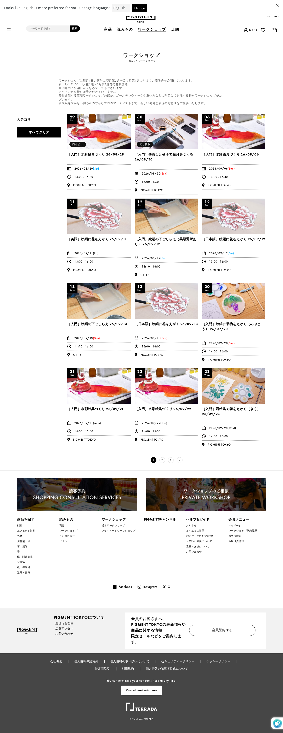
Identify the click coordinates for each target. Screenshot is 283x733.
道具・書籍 (23, 572)
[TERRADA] (141, 705)
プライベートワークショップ (118, 530)
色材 (19, 536)
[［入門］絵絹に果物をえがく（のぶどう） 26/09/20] (233, 301)
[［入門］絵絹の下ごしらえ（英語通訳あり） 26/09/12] (166, 216)
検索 (75, 28)
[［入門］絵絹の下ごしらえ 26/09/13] (99, 301)
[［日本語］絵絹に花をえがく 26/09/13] (166, 301)
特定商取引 (103, 668)
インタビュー (67, 536)
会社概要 (56, 661)
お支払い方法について (199, 541)
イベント (64, 541)
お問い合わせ (194, 551)
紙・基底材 (23, 567)
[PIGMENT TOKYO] (27, 631)
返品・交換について (197, 546)
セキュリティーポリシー (178, 661)
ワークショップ (68, 530)
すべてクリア (39, 132)
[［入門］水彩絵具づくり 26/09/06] (233, 131)
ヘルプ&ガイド (197, 519)
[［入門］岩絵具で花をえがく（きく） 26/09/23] (233, 386)
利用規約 (128, 668)
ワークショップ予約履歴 (243, 530)
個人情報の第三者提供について (167, 668)
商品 (62, 525)
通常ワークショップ (113, 525)
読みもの (66, 519)
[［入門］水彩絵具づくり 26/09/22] (166, 386)
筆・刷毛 (22, 546)
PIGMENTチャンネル (160, 519)
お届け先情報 (236, 541)
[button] (8, 28)
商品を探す (25, 519)
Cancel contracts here (141, 690)
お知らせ (191, 525)
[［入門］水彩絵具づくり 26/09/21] (99, 386)
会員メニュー (239, 519)
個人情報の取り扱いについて (130, 661)
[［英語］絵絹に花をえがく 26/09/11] (99, 216)
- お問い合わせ (64, 633)
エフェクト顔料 (26, 530)
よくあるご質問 (195, 530)
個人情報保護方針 (86, 661)
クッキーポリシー (218, 661)
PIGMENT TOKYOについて (79, 617)
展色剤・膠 (23, 541)
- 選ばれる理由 (64, 623)
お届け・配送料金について (201, 536)
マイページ (235, 525)
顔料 (19, 525)
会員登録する (222, 630)
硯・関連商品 (25, 556)
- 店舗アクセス (64, 628)
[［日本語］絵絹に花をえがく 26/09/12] (233, 216)
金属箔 (21, 562)
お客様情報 (235, 536)
